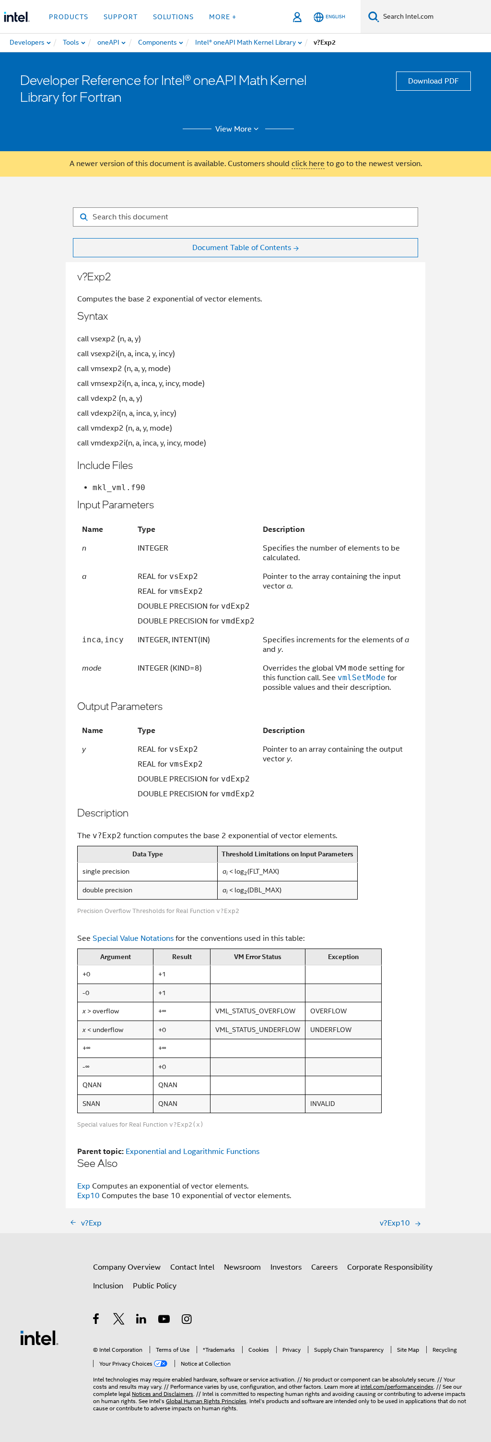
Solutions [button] (173, 16)
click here (308, 163)
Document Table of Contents (241, 247)
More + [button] (222, 16)
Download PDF (433, 81)
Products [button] (68, 16)
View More (233, 129)
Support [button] (121, 16)
